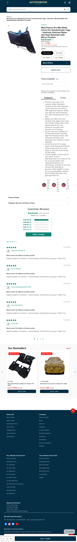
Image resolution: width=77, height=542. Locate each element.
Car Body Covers (11, 461)
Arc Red (59, 53)
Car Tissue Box (11, 474)
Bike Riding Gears (44, 468)
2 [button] (37, 339)
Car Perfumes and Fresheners (15, 484)
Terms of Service (11, 433)
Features (48, 98)
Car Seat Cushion (12, 477)
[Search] (68, 9)
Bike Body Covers (44, 461)
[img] (11, 247)
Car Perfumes (10, 493)
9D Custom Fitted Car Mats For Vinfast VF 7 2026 (21, 384)
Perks (63, 98)
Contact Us (42, 436)
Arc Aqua (46, 57)
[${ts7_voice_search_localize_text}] (65, 9)
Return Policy (10, 427)
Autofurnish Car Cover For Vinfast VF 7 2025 (53, 383)
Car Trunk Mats (11, 468)
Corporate (42, 427)
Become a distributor (45, 443)
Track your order (44, 417)
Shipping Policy (11, 430)
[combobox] (38, 9)
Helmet (41, 477)
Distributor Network (45, 433)
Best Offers (48, 63)
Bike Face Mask (44, 464)
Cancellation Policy (12, 423)
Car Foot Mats (11, 464)
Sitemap (41, 446)
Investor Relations (44, 430)
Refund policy (11, 436)
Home (8, 16)
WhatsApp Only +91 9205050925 (16, 519)
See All (68, 348)
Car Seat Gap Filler (12, 480)
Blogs (40, 420)
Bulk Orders (42, 439)
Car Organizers (11, 471)
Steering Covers (11, 490)
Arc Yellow (59, 57)
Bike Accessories (44, 458)
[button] (7, 2)
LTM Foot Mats (11, 487)
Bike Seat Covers (44, 471)
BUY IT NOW (45, 539)
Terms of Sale (10, 420)
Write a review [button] (38, 234)
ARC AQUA (47, 53)
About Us (42, 423)
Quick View (22, 391)
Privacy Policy (11, 417)
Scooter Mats (43, 474)
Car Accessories (11, 458)
